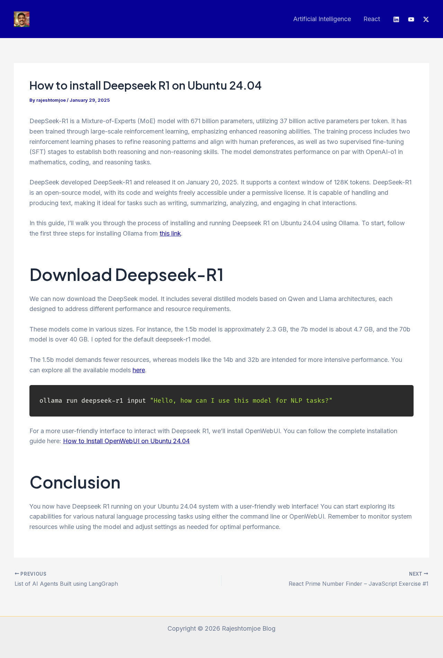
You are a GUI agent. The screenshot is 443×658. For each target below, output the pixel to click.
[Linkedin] (396, 19)
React (371, 18)
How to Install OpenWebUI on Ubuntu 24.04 (126, 441)
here (139, 370)
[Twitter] (426, 19)
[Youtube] (411, 19)
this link (170, 233)
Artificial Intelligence (322, 18)
